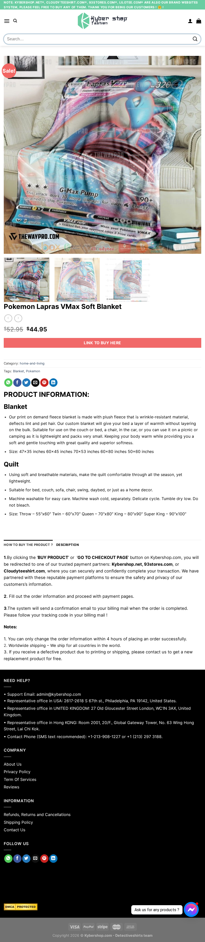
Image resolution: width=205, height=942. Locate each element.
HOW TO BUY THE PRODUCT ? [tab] (28, 545)
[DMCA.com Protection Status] (102, 906)
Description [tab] (67, 545)
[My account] (190, 20)
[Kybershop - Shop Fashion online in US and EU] (102, 21)
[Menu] (7, 21)
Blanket (18, 371)
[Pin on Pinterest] (44, 382)
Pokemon (33, 371)
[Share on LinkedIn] (53, 382)
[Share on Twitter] (26, 382)
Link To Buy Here (102, 342)
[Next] (191, 155)
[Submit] (195, 39)
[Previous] (14, 155)
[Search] (15, 21)
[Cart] (198, 20)
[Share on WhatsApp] (8, 382)
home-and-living (32, 363)
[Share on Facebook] (17, 382)
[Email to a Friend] (35, 382)
